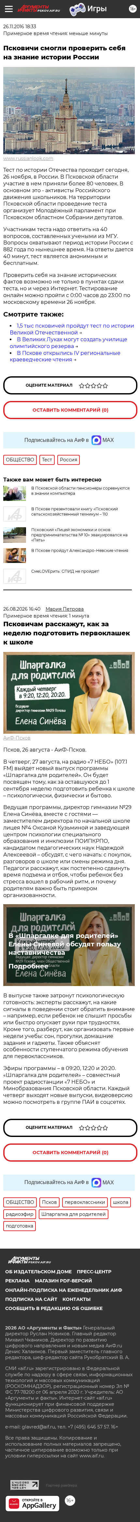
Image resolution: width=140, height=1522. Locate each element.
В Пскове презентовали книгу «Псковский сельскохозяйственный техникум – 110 (74, 511)
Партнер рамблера (61, 1485)
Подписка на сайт (31, 1299)
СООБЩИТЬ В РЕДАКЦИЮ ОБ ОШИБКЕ (54, 1308)
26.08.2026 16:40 (21, 609)
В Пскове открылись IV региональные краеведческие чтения (65, 356)
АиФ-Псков (17, 738)
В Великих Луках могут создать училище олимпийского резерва (68, 342)
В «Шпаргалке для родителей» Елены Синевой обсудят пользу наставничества (64, 944)
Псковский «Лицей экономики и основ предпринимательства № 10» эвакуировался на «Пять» (79, 535)
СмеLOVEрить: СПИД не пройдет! (65, 571)
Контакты (77, 1299)
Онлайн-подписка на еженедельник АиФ (63, 1290)
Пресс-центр (94, 1272)
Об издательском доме (38, 1272)
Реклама (17, 1281)
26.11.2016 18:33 (19, 27)
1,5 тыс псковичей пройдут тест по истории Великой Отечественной (72, 329)
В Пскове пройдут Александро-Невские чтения (79, 550)
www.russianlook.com (28, 158)
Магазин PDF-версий (63, 1281)
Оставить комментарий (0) (70, 410)
